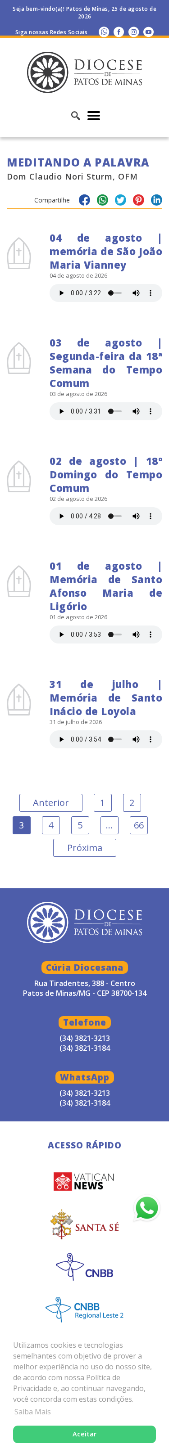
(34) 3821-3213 (84, 1093)
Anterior (51, 802)
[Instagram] (133, 32)
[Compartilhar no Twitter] (120, 201)
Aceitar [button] (84, 1434)
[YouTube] (148, 32)
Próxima (84, 848)
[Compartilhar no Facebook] (84, 201)
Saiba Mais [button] (32, 1412)
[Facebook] (119, 32)
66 (139, 825)
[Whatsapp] (104, 32)
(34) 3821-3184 (84, 1103)
